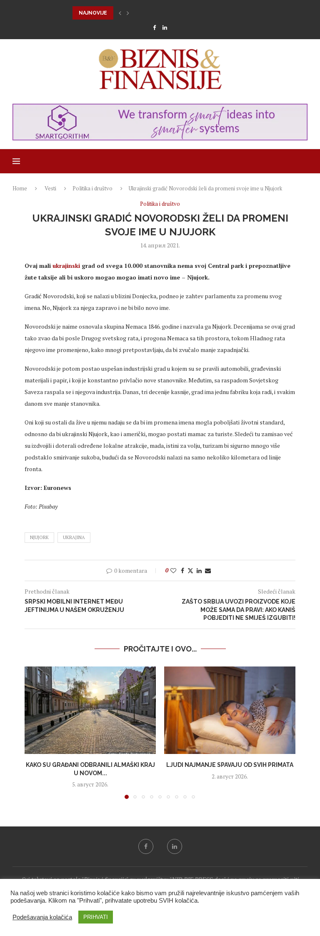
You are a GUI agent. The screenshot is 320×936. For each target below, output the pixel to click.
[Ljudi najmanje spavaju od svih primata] (229, 710)
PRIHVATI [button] (95, 917)
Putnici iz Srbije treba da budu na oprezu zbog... (144, 13)
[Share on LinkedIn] (199, 570)
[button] (120, 13)
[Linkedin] (164, 27)
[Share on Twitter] (190, 570)
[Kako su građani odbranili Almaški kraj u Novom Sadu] (90, 710)
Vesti (50, 188)
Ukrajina (74, 537)
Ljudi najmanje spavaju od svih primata (229, 764)
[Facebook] (154, 27)
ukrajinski (66, 266)
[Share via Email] (208, 570)
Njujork (39, 537)
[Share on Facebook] (182, 570)
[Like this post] (173, 570)
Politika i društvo (92, 188)
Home (19, 188)
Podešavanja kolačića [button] (42, 917)
